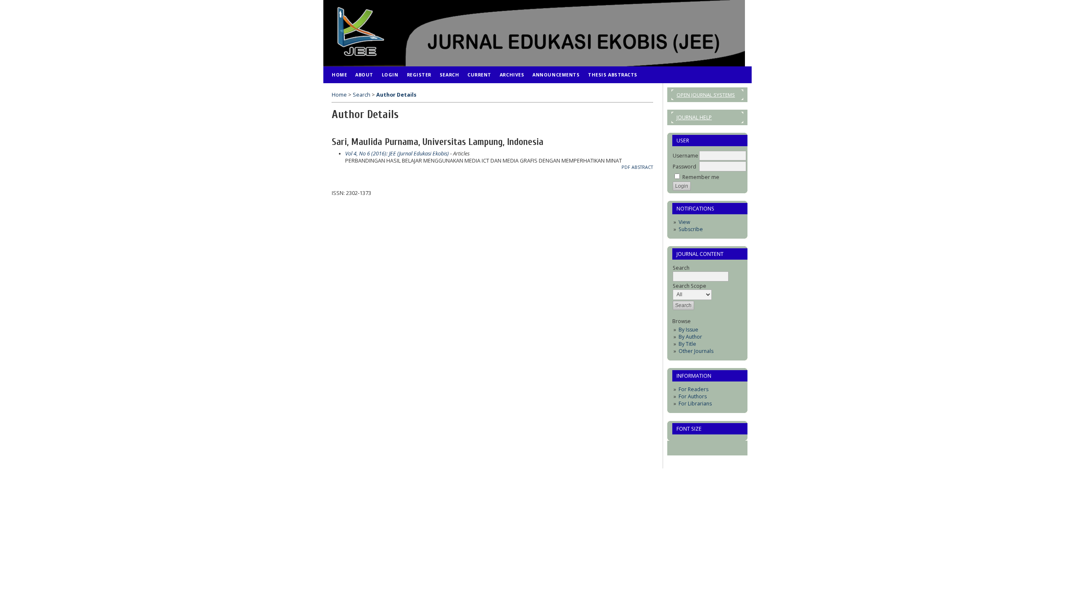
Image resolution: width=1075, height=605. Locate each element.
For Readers (693, 389)
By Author (690, 336)
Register (419, 74)
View (684, 222)
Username (685, 155)
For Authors (693, 396)
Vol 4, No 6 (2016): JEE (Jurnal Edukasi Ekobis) (397, 153)
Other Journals (696, 351)
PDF (625, 167)
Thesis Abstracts (612, 74)
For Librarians (695, 403)
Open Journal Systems (705, 95)
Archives (512, 74)
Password (684, 166)
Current (479, 74)
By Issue (688, 329)
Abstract (642, 167)
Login (390, 74)
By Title (687, 343)
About (364, 74)
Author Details (396, 94)
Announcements (555, 74)
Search (449, 74)
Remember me (700, 177)
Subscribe (691, 229)
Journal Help (694, 117)
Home (339, 74)
